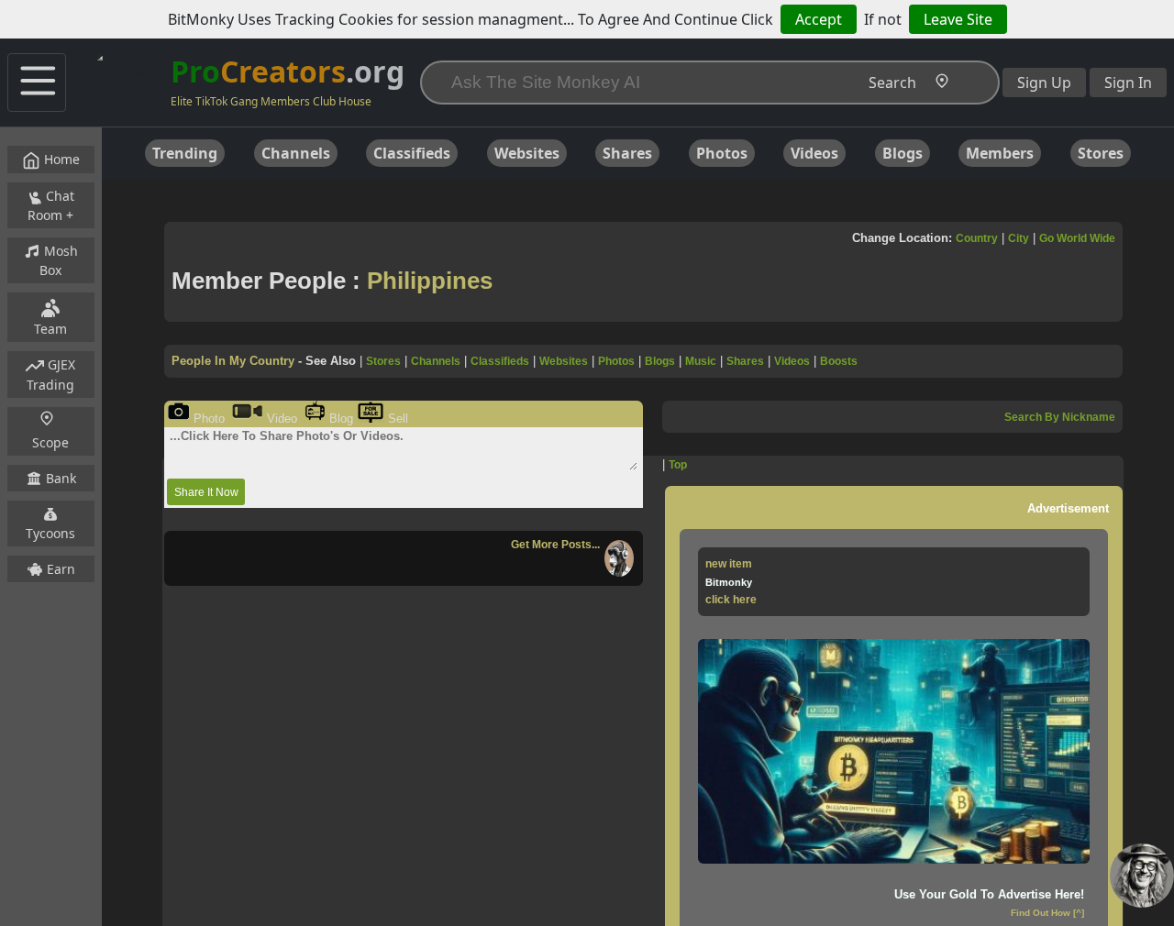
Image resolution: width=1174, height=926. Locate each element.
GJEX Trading (51, 374)
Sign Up (1044, 82)
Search (892, 82)
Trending (184, 153)
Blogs (902, 153)
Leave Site (958, 19)
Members (1000, 153)
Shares (627, 153)
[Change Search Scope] (946, 83)
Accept (818, 19)
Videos (814, 153)
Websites (526, 153)
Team (50, 328)
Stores (1101, 153)
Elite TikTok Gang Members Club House (271, 101)
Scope (50, 442)
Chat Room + (51, 205)
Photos (722, 153)
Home (60, 159)
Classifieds (411, 153)
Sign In (1128, 82)
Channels (295, 153)
